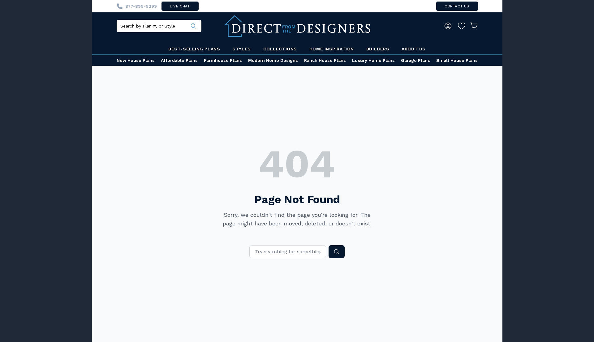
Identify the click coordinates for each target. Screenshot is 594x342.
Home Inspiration (331, 48)
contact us (457, 6)
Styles (241, 48)
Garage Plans (415, 60)
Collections (280, 48)
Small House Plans (457, 60)
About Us (413, 48)
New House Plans (136, 60)
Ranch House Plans (325, 60)
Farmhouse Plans (223, 60)
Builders (377, 48)
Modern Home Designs (273, 60)
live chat (180, 6)
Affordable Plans (179, 60)
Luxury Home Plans (373, 60)
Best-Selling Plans (194, 48)
